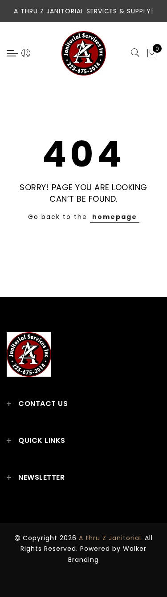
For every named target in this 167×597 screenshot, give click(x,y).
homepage (114, 216)
